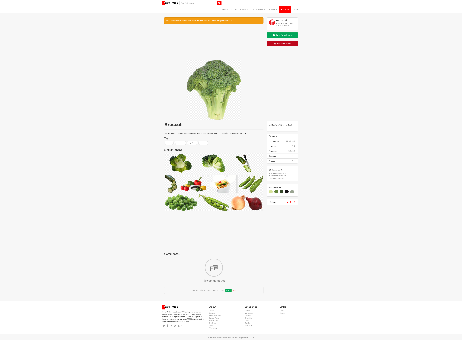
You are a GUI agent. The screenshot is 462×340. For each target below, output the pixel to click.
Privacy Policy (214, 318)
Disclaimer (213, 323)
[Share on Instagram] (171, 325)
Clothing (247, 323)
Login (295, 9)
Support (212, 313)
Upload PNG (213, 320)
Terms (211, 311)
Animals (247, 311)
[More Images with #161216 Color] (287, 191)
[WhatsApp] (294, 202)
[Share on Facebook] (167, 325)
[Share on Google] (180, 325)
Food (293, 156)
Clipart (247, 320)
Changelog (213, 328)
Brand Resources (215, 316)
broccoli (169, 143)
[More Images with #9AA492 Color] (292, 191)
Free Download (283, 35)
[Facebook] (284, 202)
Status (211, 325)
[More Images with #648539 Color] (276, 191)
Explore (226, 9)
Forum (272, 9)
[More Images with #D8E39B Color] (271, 191)
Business (248, 316)
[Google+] (291, 202)
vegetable (192, 143)
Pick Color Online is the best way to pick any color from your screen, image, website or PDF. (200, 21)
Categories (240, 9)
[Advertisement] (213, 43)
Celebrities (248, 318)
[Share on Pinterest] (175, 325)
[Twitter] (288, 202)
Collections (257, 9)
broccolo (203, 143)
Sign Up (285, 9)
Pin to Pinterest (283, 43)
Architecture (249, 313)
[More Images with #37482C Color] (281, 191)
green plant (180, 143)
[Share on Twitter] (163, 325)
